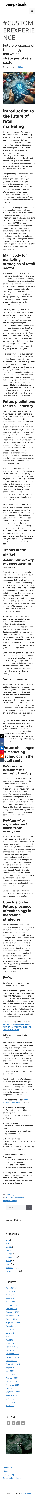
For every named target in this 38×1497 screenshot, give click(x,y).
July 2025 (10, 1330)
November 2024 (12, 1357)
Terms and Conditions (12, 1478)
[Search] (29, 1207)
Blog (8, 1240)
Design (9, 1247)
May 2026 (10, 1295)
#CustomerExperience (15, 1198)
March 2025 (11, 1343)
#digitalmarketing (10, 1201)
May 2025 (10, 1336)
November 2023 (12, 1385)
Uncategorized (12, 1271)
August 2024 (11, 1368)
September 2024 (13, 1364)
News (8, 1261)
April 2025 (10, 1340)
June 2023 (10, 1402)
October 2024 (11, 1361)
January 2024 (11, 1381)
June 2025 (10, 1333)
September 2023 (13, 1392)
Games (9, 1254)
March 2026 (11, 1302)
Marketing (10, 1195)
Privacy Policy (8, 1475)
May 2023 (10, 1406)
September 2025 (13, 1323)
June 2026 (10, 1291)
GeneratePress (26, 1494)
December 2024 (12, 1354)
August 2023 (11, 1395)
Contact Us (7, 1468)
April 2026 (10, 1298)
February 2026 (12, 1305)
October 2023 (11, 1388)
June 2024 (10, 1375)
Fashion (9, 1250)
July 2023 (10, 1399)
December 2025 (12, 1312)
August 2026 (11, 1288)
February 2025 (12, 1347)
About (5, 1471)
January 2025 (11, 1350)
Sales (8, 1264)
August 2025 (11, 1326)
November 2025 (12, 1316)
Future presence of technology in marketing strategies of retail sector (18, 54)
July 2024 (10, 1371)
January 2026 (11, 1309)
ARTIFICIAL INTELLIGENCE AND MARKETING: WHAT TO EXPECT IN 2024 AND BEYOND (17, 1027)
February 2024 (12, 1378)
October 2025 (11, 1319)
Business (9, 1243)
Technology (10, 1268)
